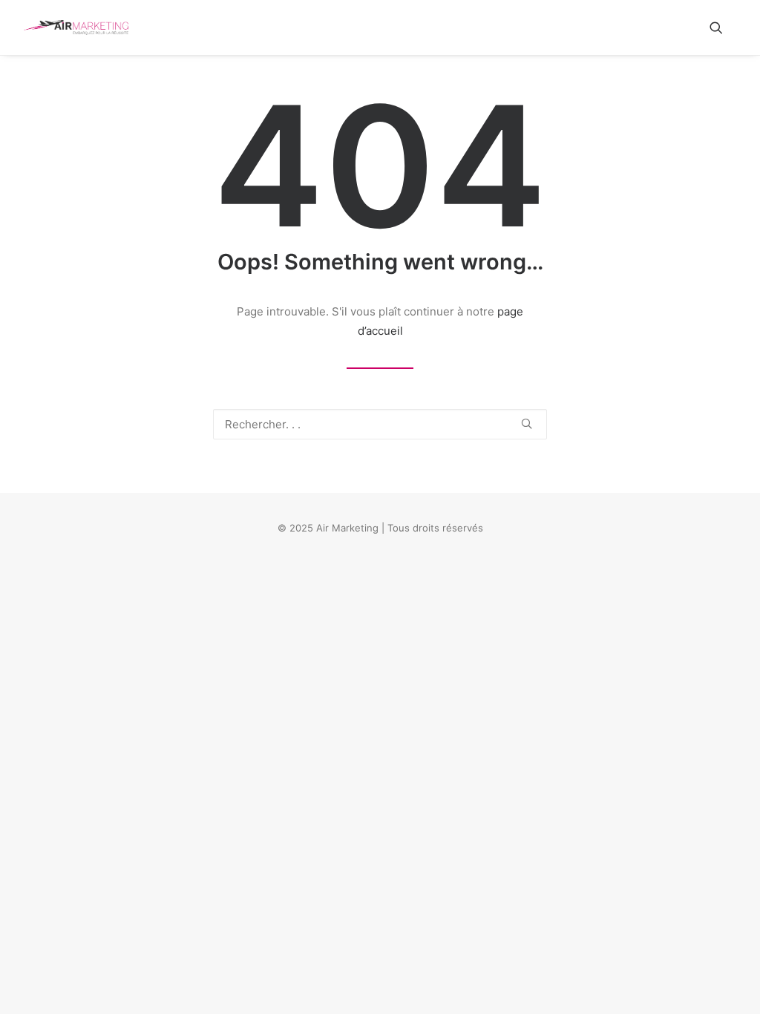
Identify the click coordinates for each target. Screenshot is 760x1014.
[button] (723, 27)
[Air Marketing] (76, 27)
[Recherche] (380, 424)
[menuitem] (723, 27)
